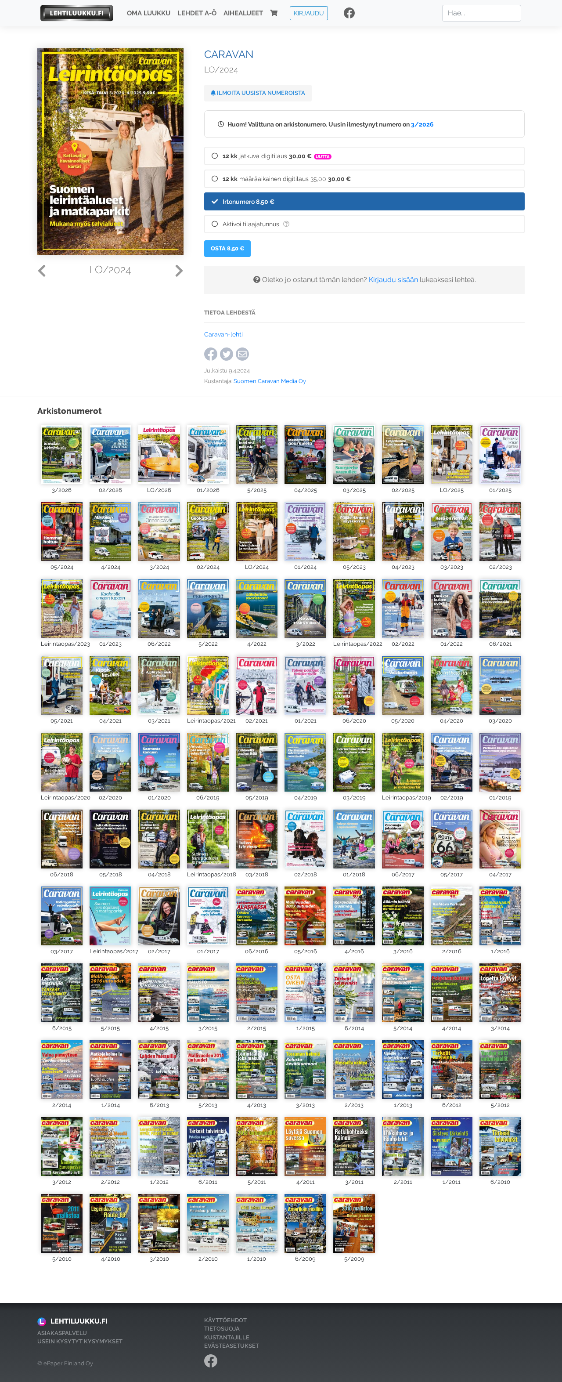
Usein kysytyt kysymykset (79, 1341)
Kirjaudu (309, 13)
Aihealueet (243, 13)
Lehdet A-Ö (196, 13)
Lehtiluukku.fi (79, 1321)
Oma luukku (148, 13)
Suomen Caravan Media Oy (270, 381)
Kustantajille (226, 1337)
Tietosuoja (222, 1328)
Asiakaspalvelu (62, 1333)
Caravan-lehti (223, 334)
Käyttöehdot (225, 1320)
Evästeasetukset (231, 1345)
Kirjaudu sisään (393, 279)
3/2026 (422, 124)
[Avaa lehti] (62, 453)
